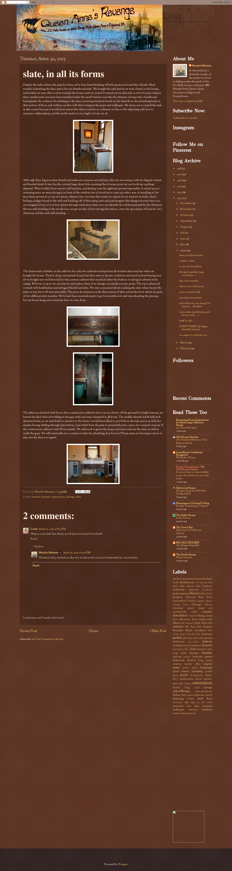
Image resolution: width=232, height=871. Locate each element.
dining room (204, 616)
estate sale (206, 623)
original (207, 664)
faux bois (195, 627)
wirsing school (188, 713)
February (185, 348)
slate (78, 497)
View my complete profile (188, 101)
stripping (178, 699)
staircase (199, 695)
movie (209, 660)
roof (197, 687)
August (185, 227)
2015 (179, 186)
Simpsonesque (184, 557)
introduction (178, 649)
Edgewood (178, 623)
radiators (187, 683)
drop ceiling (198, 619)
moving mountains (190, 298)
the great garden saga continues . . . (191, 273)
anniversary (200, 579)
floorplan (178, 630)
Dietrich (192, 615)
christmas (178, 608)
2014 (179, 192)
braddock (208, 593)
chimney (208, 604)
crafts (194, 612)
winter (176, 713)
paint (176, 667)
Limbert (186, 656)
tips (193, 702)
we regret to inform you (193, 335)
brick (209, 597)
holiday (177, 645)
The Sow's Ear (184, 527)
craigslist (207, 612)
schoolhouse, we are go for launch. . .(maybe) (195, 304)
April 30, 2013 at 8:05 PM (52, 529)
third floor (204, 699)
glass (191, 638)
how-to (185, 645)
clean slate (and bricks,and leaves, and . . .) (194, 313)
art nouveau (201, 582)
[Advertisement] (196, 739)
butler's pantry (196, 601)
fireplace (207, 627)
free (210, 630)
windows (207, 710)
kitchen (46, 497)
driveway (184, 619)
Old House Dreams (187, 437)
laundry (207, 653)
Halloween (178, 642)
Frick (198, 634)
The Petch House (186, 555)
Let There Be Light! (186, 428)
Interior (36, 497)
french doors (179, 634)
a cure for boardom (190, 266)
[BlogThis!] (79, 491)
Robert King (181, 687)
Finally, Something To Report (192, 506)
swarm (190, 698)
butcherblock (180, 601)
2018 (179, 169)
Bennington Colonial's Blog (192, 503)
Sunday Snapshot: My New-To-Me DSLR (191, 492)
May (183, 245)
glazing (208, 638)
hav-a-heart (193, 641)
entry (197, 623)
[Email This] (76, 491)
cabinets (208, 601)
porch (184, 675)
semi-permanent (203, 691)
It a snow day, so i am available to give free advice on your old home (192, 475)
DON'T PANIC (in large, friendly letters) (193, 328)
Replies (39, 546)
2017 (179, 174)
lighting (177, 656)
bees (187, 593)
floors (189, 630)
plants (176, 671)
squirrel (190, 695)
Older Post (158, 631)
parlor (186, 668)
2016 (179, 180)
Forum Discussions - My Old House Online (190, 468)
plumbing (197, 671)
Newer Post (28, 631)
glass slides (199, 638)
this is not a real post (191, 286)
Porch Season (183, 518)
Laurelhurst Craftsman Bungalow (189, 454)
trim (196, 706)
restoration (58, 497)
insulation (196, 645)
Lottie (34, 529)
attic (198, 586)
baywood (193, 589)
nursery (188, 664)
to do (201, 702)
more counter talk (189, 292)
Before (194, 593)
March (184, 343)
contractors (179, 612)
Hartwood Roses (186, 488)
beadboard (207, 589)
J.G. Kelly (190, 649)
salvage (70, 497)
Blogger (122, 864)
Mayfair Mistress (48, 553)
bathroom (178, 590)
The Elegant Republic (188, 545)
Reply (34, 539)
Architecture (186, 582)
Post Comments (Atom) (49, 639)
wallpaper (178, 710)
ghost (185, 638)
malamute (198, 656)
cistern (190, 608)
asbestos (190, 586)
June (183, 239)
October (185, 215)
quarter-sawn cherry (191, 679)
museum (177, 664)
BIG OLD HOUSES (187, 543)
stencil (208, 695)
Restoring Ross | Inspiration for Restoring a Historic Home (192, 422)
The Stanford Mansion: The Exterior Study (191, 441)
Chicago (197, 604)
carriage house (180, 604)
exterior (178, 626)
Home (93, 631)
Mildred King (195, 660)
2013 (179, 198)
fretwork (190, 634)
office (197, 664)
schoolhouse (181, 691)
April (183, 251)
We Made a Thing (185, 458)
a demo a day (187, 261)
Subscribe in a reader (185, 118)
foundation (200, 630)
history (207, 641)
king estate (180, 653)
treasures (178, 706)
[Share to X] (82, 491)
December (186, 203)
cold (210, 608)
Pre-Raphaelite (196, 675)
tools (209, 702)
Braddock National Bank (188, 597)
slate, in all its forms (191, 255)
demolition (180, 615)
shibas (176, 695)
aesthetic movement (183, 579)
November (186, 209)
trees (188, 706)
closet (201, 608)
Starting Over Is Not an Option (188, 531)
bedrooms (178, 594)
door (175, 619)
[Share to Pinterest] (88, 491)
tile (186, 702)
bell (201, 593)
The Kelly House (186, 515)
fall (187, 627)
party (194, 668)
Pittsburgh (206, 668)
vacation (207, 706)
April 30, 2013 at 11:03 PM (77, 553)
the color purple (188, 281)
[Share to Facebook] (85, 491)
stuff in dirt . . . (187, 321)
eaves (209, 619)
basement (207, 586)
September (186, 221)
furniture (207, 634)
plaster (185, 671)
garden (177, 638)
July (182, 233)
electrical (189, 623)
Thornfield (177, 702)
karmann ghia (204, 649)
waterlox (193, 709)
